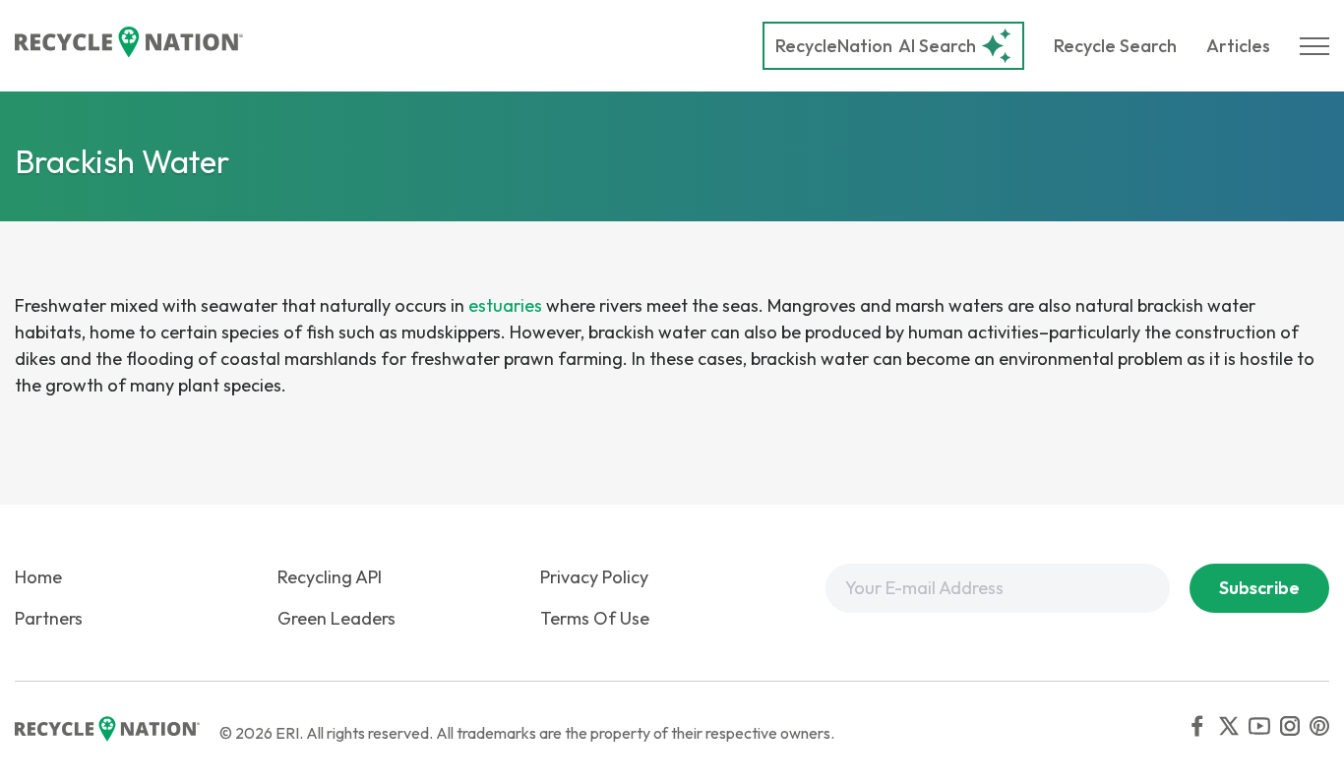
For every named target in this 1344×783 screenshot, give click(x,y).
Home (38, 577)
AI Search (875, 45)
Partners (49, 618)
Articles (1238, 45)
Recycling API (329, 577)
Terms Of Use (594, 618)
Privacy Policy (594, 577)
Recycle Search (1115, 45)
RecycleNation (833, 45)
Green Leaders (336, 618)
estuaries (505, 305)
